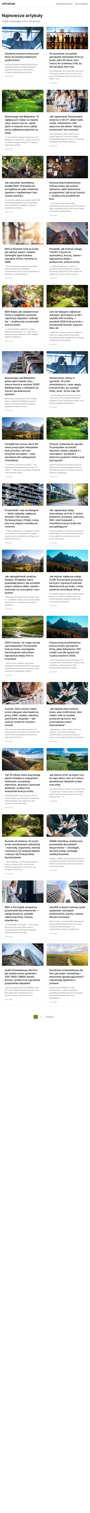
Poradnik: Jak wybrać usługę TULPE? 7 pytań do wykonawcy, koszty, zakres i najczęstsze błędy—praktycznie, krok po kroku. (65, 255)
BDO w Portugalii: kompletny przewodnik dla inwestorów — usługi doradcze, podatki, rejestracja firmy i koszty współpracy (22, 914)
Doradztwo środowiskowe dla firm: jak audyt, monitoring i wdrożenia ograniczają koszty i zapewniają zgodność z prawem (66, 977)
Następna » (50, 1017)
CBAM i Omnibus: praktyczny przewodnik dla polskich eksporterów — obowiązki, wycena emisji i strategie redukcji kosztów (65, 848)
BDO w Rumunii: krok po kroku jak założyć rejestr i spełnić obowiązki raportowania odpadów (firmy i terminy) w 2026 (22, 255)
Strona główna (81, 4)
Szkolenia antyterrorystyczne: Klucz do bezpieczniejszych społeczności (22, 57)
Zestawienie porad (64, 4)
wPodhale (8, 3)
